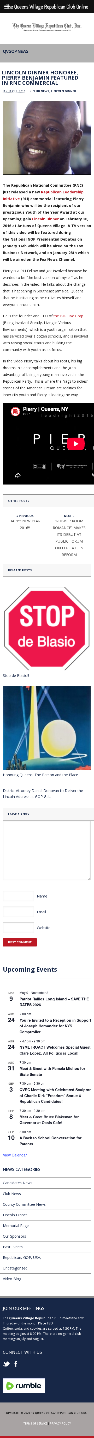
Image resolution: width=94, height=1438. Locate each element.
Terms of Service (35, 1423)
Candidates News (17, 1182)
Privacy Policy (60, 1423)
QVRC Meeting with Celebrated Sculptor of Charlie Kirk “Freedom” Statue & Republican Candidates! (55, 1095)
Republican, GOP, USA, (22, 1257)
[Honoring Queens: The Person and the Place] (47, 728)
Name (42, 896)
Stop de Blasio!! (16, 675)
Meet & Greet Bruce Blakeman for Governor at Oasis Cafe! (49, 1119)
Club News (40, 91)
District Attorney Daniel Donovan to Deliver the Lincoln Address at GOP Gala (43, 793)
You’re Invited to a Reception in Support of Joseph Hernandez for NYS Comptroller (55, 1026)
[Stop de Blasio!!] (47, 628)
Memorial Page (16, 1225)
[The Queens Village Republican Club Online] (47, 29)
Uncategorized (15, 1268)
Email (41, 911)
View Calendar (15, 1155)
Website (43, 927)
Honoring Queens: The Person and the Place (40, 774)
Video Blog (12, 1278)
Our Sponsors (14, 1236)
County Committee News (24, 1204)
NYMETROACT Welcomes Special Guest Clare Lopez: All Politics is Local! (55, 1050)
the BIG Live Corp (68, 315)
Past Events (13, 1246)
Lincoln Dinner (63, 91)
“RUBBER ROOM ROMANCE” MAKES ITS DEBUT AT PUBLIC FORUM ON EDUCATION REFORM (69, 537)
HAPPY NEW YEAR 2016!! (24, 524)
